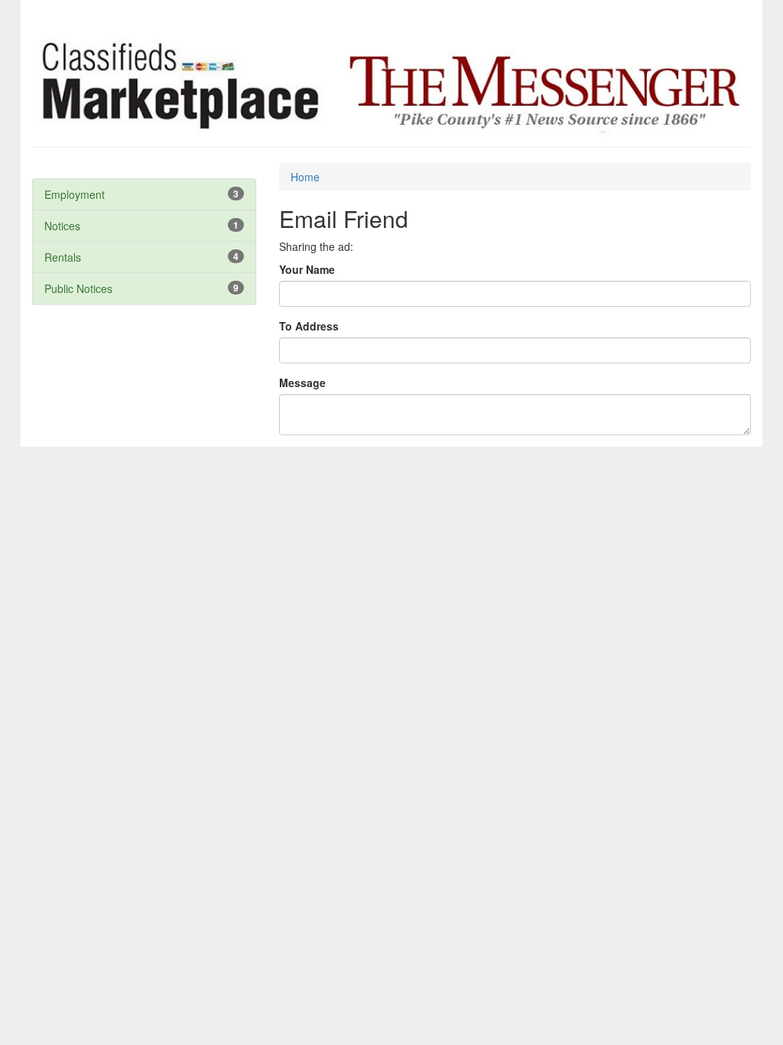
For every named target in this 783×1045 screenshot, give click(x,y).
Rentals (62, 257)
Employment (74, 194)
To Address (309, 326)
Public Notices (78, 288)
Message (302, 382)
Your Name (307, 269)
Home (305, 176)
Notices (62, 225)
